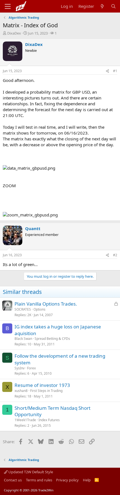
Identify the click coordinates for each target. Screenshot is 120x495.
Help (87, 479)
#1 (115, 71)
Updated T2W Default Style (30, 471)
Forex (31, 368)
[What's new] (102, 6)
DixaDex (14, 33)
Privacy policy (67, 479)
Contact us (13, 479)
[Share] (107, 71)
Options (39, 309)
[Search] (113, 6)
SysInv (20, 368)
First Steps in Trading (46, 390)
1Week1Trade (25, 420)
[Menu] (7, 6)
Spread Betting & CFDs (52, 338)
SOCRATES (23, 309)
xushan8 (21, 390)
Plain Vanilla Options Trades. (46, 304)
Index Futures (49, 420)
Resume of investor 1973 (42, 385)
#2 (115, 255)
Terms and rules (39, 479)
